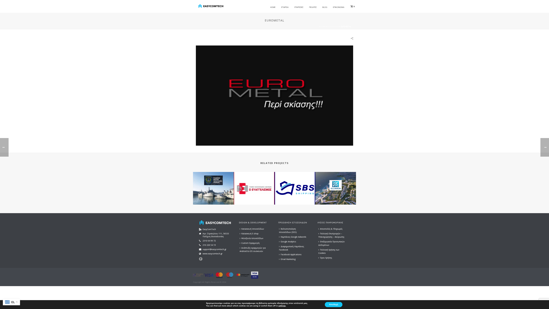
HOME (273, 7)
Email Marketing (288, 259)
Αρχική (322, 26)
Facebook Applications (291, 254)
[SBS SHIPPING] (294, 183)
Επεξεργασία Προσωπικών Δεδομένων (331, 243)
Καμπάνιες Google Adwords (293, 236)
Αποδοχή (333, 304)
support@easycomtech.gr (214, 249)
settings (282, 306)
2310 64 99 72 (209, 240)
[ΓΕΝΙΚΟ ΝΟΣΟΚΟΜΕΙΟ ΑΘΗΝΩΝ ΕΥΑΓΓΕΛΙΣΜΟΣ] (254, 183)
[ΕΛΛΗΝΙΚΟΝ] (335, 183)
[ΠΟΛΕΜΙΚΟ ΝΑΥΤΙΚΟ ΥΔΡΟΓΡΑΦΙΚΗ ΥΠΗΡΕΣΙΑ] (213, 183)
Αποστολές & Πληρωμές (331, 228)
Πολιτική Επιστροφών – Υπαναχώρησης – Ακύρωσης (331, 235)
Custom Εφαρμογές (250, 243)
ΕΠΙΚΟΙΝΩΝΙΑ (338, 7)
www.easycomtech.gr (212, 253)
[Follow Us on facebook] (200, 259)
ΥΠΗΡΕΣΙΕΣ (298, 7)
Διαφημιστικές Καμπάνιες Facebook (291, 248)
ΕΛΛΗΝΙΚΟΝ (336, 197)
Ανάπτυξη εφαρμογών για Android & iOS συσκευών (253, 249)
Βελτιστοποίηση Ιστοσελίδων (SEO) (288, 230)
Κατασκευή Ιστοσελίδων (252, 228)
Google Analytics (288, 241)
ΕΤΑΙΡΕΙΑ (285, 7)
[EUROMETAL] (274, 95)
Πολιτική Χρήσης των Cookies (328, 251)
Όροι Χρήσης (326, 257)
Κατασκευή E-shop (249, 233)
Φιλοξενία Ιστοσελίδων (252, 238)
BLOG (324, 7)
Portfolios (333, 26)
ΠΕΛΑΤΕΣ (313, 7)
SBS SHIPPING (295, 197)
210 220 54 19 (209, 245)
